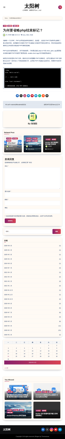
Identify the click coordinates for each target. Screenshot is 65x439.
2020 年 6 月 (8, 317)
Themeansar (45, 436)
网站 (6, 207)
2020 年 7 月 (8, 312)
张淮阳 (10, 34)
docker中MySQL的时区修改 (16, 415)
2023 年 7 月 (8, 268)
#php (24, 35)
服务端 (10, 26)
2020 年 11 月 (8, 294)
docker (9, 138)
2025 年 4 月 (8, 250)
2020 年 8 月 (8, 308)
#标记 (27, 35)
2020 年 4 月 (8, 326)
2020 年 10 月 (8, 299)
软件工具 (9, 392)
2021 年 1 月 (8, 285)
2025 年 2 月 (8, 259)
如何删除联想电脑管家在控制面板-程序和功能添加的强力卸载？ (18, 396)
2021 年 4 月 (8, 272)
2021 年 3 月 (8, 277)
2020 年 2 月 (8, 334)
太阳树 (32, 6)
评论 (6, 166)
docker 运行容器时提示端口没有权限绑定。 (51, 144)
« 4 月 (6, 368)
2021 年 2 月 (8, 281)
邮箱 (6, 199)
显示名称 (8, 191)
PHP (5, 26)
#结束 (31, 35)
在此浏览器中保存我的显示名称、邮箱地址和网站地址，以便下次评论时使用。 (30, 216)
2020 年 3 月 (8, 330)
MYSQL (15, 138)
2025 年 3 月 (8, 254)
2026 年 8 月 (8, 245)
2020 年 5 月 (8, 321)
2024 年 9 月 (8, 263)
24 (8, 356)
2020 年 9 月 (8, 303)
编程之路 (16, 26)
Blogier (37, 436)
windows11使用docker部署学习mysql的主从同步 (47, 396)
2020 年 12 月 (8, 290)
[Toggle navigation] (4, 7)
